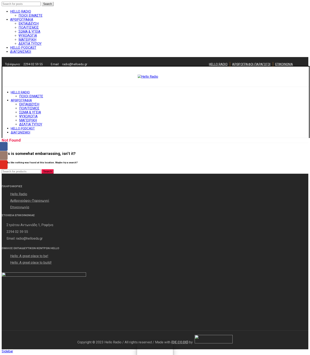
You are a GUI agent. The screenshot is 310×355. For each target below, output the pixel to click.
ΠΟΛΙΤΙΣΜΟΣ (29, 28)
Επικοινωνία (19, 207)
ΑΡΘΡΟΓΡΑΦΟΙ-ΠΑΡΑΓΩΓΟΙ (251, 64)
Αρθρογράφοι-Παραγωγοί (29, 201)
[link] (179, 342)
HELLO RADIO (20, 12)
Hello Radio (18, 194)
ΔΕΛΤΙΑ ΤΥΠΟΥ (30, 44)
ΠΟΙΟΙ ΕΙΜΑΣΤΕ (30, 16)
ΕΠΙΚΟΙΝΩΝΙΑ (284, 64)
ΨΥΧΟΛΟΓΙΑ (28, 36)
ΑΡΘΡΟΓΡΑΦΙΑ (21, 20)
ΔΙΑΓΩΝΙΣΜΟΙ (20, 52)
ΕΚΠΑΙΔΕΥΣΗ (29, 24)
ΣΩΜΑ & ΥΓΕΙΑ (29, 32)
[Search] (290, 77)
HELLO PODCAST (23, 48)
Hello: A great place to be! (29, 256)
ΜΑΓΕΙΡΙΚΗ (27, 40)
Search (47, 3)
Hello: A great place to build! (31, 263)
